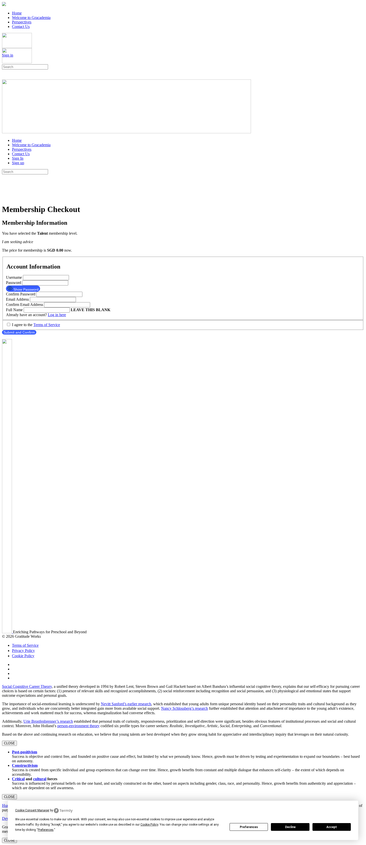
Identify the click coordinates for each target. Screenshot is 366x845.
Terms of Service (46, 325)
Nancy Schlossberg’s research (184, 708)
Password (14, 283)
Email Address (17, 299)
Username (14, 277)
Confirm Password (20, 294)
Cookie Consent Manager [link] (32, 810)
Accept (331, 827)
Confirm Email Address (24, 304)
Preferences (249, 827)
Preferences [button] (46, 830)
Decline (290, 827)
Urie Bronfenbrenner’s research (48, 721)
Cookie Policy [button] (149, 824)
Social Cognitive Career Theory (27, 686)
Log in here (57, 315)
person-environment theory (78, 726)
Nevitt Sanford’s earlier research (126, 704)
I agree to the (35, 325)
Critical (18, 779)
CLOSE (9, 743)
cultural (39, 779)
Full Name (14, 310)
